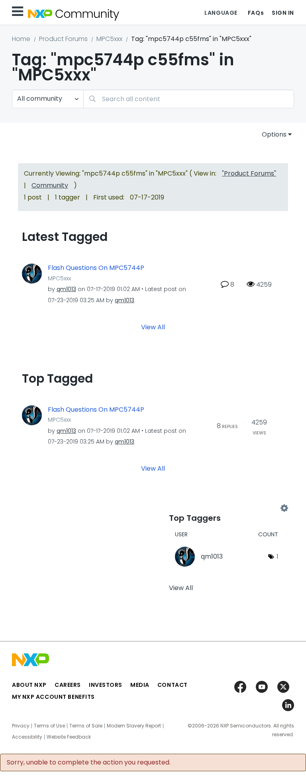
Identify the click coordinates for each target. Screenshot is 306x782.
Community (49, 185)
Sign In (283, 13)
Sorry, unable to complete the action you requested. (89, 762)
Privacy (20, 725)
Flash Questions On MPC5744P (96, 268)
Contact (172, 685)
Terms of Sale (85, 725)
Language (220, 13)
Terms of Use (49, 725)
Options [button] (274, 134)
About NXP (29, 685)
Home (21, 38)
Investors (105, 685)
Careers (68, 685)
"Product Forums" (249, 173)
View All (153, 326)
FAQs (256, 13)
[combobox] (188, 99)
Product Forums (63, 38)
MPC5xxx (109, 38)
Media (139, 685)
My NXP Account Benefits (53, 697)
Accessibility (27, 737)
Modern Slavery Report (134, 725)
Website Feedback (69, 737)
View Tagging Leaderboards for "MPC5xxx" (226, 508)
